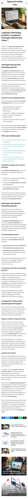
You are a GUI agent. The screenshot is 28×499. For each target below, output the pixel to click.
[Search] (26, 3)
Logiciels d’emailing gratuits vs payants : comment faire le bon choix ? (18, 450)
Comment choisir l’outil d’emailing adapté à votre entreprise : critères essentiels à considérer (14, 146)
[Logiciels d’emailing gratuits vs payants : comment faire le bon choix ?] (14, 18)
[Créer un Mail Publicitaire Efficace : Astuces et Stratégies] (5, 427)
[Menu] (2, 3)
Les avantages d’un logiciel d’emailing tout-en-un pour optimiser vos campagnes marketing (14, 152)
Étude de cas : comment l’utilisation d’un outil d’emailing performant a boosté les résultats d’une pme (13, 159)
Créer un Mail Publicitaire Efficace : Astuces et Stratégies (14, 472)
